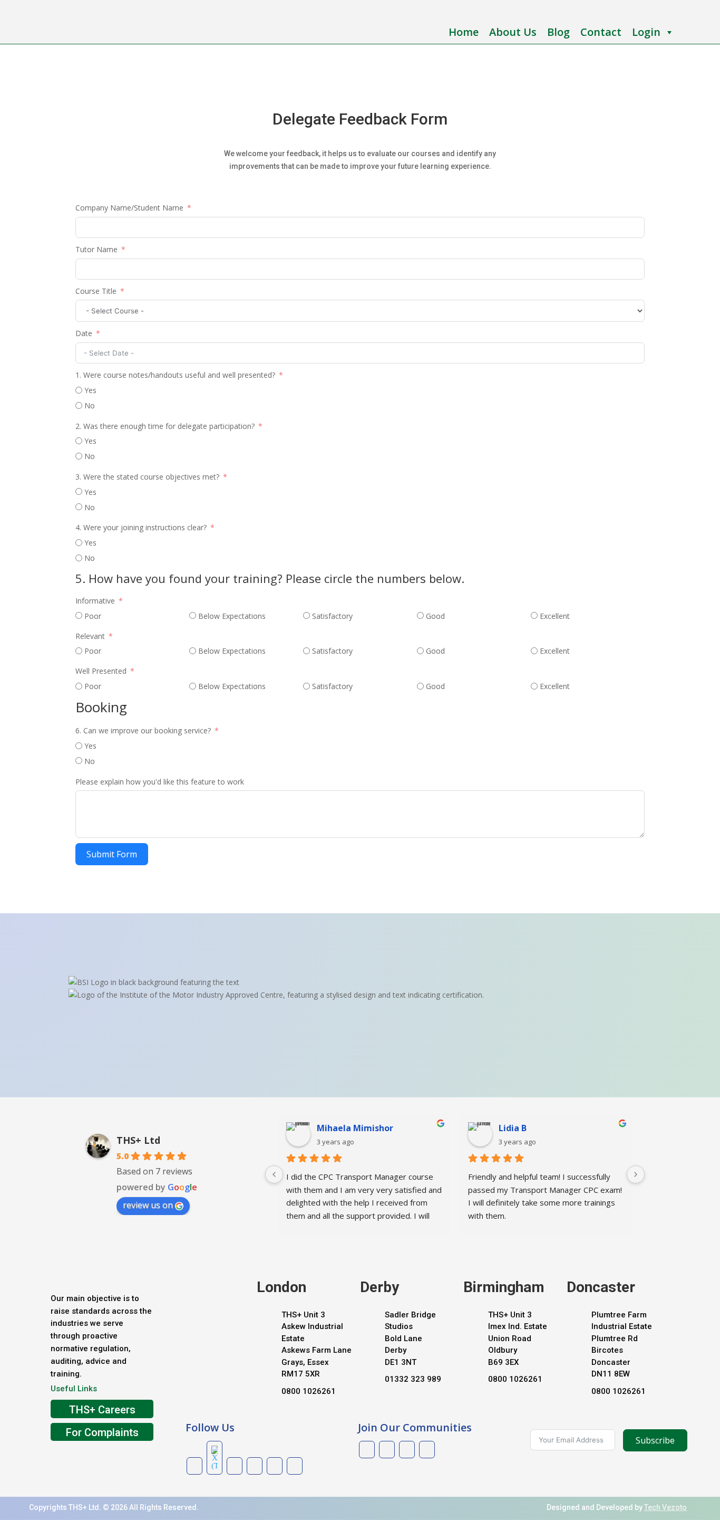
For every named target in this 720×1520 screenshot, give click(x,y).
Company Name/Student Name (129, 208)
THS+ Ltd (138, 1140)
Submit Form (111, 854)
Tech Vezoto (665, 1507)
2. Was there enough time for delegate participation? (165, 426)
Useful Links (74, 1388)
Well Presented (101, 671)
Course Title (95, 291)
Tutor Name (96, 249)
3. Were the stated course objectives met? (147, 477)
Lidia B (513, 1128)
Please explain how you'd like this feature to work (159, 782)
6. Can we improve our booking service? (144, 730)
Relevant (91, 636)
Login (646, 32)
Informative (95, 601)
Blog (558, 32)
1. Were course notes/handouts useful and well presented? (175, 375)
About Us (513, 32)
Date (84, 333)
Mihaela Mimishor (355, 1128)
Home (464, 32)
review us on (148, 1205)
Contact (600, 32)
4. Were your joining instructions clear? (141, 527)
